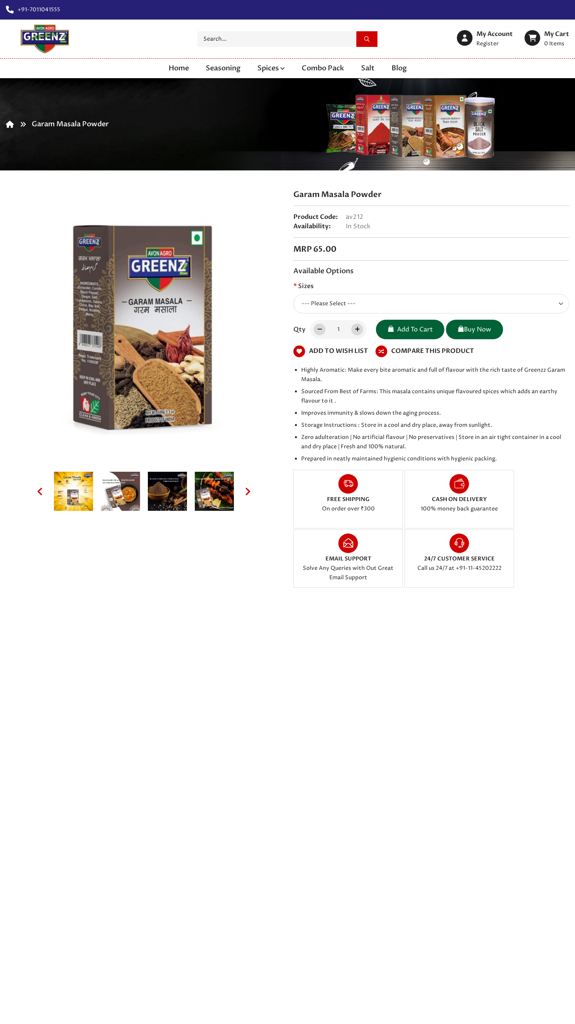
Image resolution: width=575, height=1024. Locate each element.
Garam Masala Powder (70, 124)
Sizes (306, 286)
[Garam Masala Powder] (73, 491)
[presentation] (40, 491)
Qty (299, 329)
